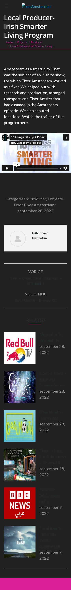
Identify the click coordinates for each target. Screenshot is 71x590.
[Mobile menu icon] (6, 6)
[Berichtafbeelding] (20, 348)
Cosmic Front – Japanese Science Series (52, 379)
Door (34, 204)
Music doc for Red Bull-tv (51, 337)
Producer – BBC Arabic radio (49, 495)
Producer (38, 198)
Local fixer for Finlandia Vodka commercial (51, 537)
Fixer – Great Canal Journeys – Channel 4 (52, 456)
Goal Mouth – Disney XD (51, 415)
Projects (55, 198)
